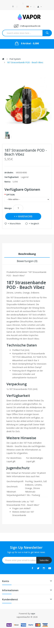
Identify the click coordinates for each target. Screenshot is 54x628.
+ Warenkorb (24, 216)
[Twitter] (38, 568)
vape (33, 613)
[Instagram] (44, 568)
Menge (8, 208)
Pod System (15, 59)
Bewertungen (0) (27, 261)
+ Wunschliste (14, 223)
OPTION (10, 194)
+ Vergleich (34, 223)
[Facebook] (32, 568)
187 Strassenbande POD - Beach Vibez (25, 62)
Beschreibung (27, 254)
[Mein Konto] (39, 7)
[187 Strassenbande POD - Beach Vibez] (7, 134)
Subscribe (44, 560)
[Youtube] (50, 568)
